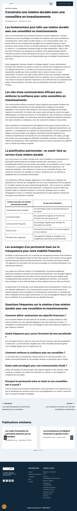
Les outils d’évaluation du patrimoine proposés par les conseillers (16, 406)
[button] (51, 3)
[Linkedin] (13, 481)
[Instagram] (4, 481)
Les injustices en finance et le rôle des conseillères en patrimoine (60, 406)
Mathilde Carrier (11, 8)
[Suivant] (71, 437)
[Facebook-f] (7, 481)
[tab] (34, 450)
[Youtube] (10, 481)
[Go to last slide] (5, 437)
